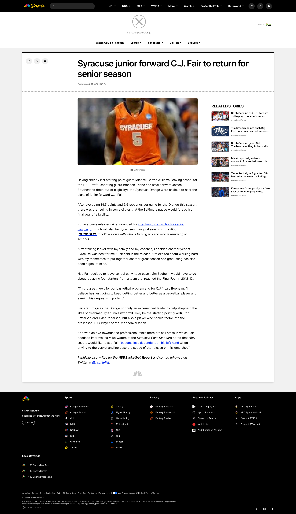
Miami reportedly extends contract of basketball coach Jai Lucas (249, 160)
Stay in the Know (30, 410)
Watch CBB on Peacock (110, 42)
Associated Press (238, 120)
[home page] (34, 6)
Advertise (26, 493)
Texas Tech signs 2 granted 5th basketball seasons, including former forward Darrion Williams (249, 175)
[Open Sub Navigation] (115, 6)
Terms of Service (152, 493)
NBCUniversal (38, 498)
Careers (35, 493)
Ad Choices (92, 493)
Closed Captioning (47, 493)
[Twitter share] (37, 61)
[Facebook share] (29, 61)
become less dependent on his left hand (150, 343)
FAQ (58, 493)
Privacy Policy (105, 493)
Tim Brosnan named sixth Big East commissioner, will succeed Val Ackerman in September (250, 129)
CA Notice (140, 493)
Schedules (154, 42)
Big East (192, 42)
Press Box (82, 493)
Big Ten (174, 42)
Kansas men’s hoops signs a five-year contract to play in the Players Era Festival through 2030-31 (250, 190)
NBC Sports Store (69, 493)
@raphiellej (100, 362)
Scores (134, 42)
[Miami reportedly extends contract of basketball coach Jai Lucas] (220, 162)
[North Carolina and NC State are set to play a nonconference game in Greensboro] (220, 116)
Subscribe (28, 422)
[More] (252, 6)
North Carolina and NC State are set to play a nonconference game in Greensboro (249, 114)
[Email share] (45, 61)
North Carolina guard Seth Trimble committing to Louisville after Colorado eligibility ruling (249, 145)
